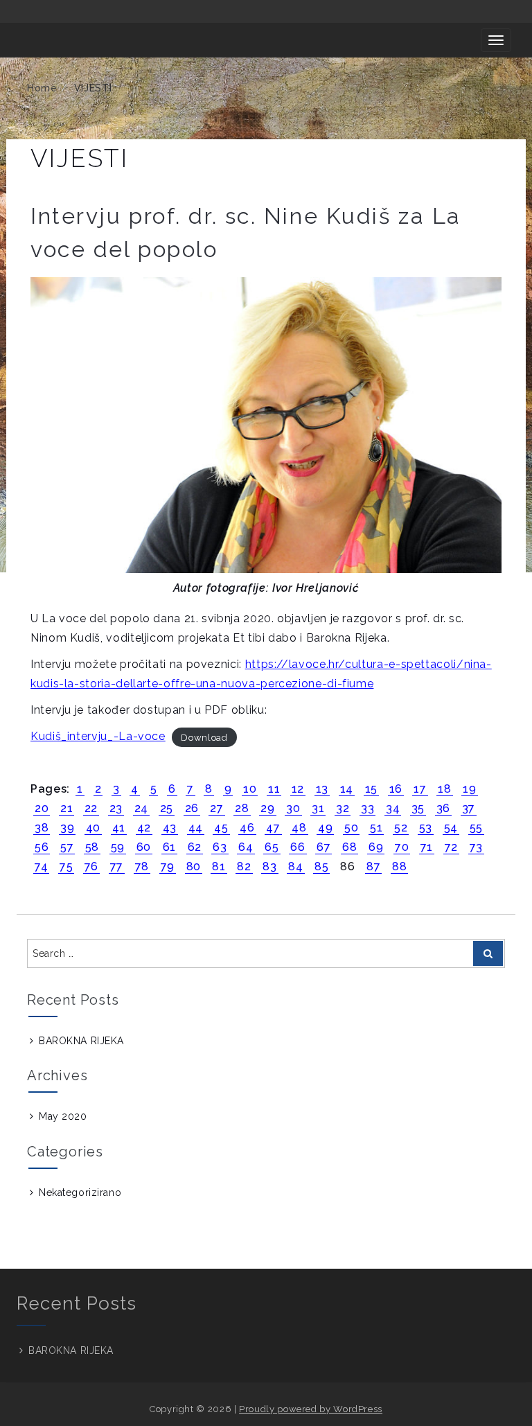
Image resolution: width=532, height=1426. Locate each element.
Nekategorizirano (80, 1192)
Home (42, 88)
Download (204, 737)
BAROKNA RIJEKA (81, 1040)
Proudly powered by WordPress (310, 1409)
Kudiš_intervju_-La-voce (98, 736)
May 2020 (63, 1116)
